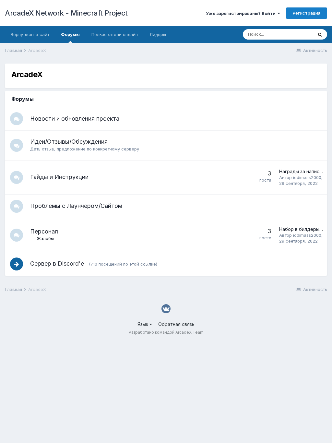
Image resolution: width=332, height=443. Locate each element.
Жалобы (45, 238)
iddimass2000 (307, 177)
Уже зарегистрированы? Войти (242, 13)
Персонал (44, 231)
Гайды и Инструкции (59, 177)
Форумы (70, 34)
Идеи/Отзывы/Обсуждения (69, 141)
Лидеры (157, 34)
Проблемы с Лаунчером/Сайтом (76, 205)
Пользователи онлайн (114, 34)
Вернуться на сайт (30, 34)
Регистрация (306, 13)
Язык (143, 324)
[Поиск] (320, 34)
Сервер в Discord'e (58, 263)
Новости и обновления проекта (74, 118)
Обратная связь (176, 324)
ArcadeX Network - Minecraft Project (66, 13)
